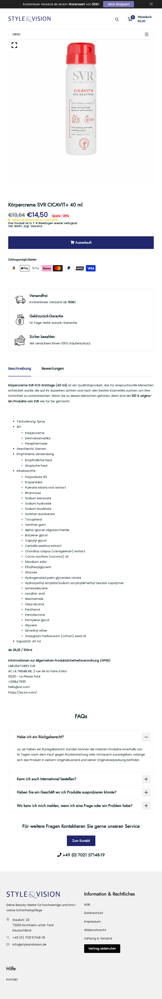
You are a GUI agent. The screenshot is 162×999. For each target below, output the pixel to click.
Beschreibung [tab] (19, 368)
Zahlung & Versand (98, 938)
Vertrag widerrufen (102, 948)
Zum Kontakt (81, 840)
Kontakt (12, 979)
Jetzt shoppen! (119, 4)
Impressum (92, 921)
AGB (87, 904)
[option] (81, 112)
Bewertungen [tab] (53, 368)
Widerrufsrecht (95, 930)
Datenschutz (93, 913)
